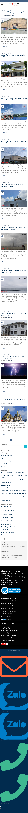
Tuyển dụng (3, 466)
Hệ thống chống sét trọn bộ (8, 628)
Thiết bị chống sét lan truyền (9, 633)
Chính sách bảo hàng (6, 482)
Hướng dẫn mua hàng (6, 485)
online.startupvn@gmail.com (11, 582)
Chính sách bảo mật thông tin (9, 601)
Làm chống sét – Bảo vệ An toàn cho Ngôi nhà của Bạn (13, 490)
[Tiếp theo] (17, 440)
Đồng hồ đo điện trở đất (8, 638)
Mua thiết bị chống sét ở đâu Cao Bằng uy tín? (13, 56)
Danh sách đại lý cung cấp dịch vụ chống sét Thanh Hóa (13, 314)
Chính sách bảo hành (7, 613)
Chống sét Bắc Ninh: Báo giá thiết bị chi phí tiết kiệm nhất (13, 271)
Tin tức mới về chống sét (6, 461)
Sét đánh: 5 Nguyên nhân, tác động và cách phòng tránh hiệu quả (14, 476)
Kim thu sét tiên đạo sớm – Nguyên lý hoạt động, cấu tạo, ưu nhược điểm (13, 497)
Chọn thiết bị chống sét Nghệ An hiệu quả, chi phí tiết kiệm (12, 185)
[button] (2, 4)
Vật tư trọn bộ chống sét (8, 640)
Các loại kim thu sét (5, 500)
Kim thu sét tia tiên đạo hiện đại (10, 630)
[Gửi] (25, 446)
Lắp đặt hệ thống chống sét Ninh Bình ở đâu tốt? (13, 400)
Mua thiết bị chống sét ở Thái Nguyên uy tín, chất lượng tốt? (13, 142)
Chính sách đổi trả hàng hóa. (9, 611)
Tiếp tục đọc (5, 46)
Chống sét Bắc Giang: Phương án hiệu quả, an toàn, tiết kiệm (13, 228)
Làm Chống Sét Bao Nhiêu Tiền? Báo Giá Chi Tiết (12, 480)
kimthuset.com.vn (9, 584)
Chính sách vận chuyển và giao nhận (10, 606)
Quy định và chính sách (6, 455)
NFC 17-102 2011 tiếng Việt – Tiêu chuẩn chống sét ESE (13, 472)
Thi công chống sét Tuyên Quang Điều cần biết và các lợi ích (13, 13)
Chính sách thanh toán (7, 608)
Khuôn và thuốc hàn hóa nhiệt (9, 635)
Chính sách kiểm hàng (6, 488)
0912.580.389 (21, 580)
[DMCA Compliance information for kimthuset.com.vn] (6, 619)
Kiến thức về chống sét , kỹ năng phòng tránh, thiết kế (13, 493)
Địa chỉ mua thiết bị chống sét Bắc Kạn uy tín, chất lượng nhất (14, 99)
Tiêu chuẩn (3, 458)
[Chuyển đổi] (15, 509)
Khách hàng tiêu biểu (6, 453)
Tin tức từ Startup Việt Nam (7, 463)
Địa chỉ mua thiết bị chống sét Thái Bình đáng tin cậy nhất (13, 357)
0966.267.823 (9, 580)
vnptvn (12, 15)
